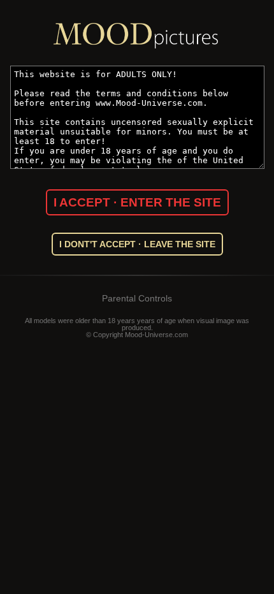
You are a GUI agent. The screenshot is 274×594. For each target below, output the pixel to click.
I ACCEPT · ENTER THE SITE (137, 202)
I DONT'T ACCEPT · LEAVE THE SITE (137, 244)
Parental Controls (137, 298)
